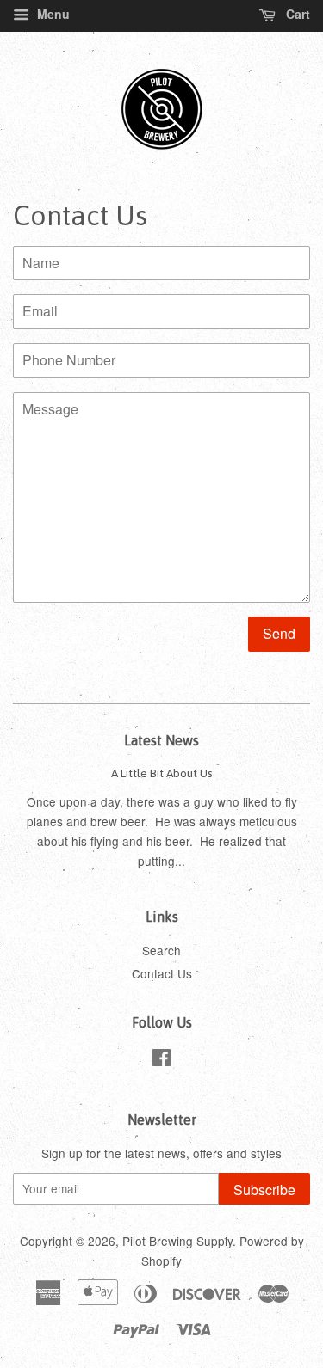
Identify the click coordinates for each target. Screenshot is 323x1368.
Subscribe (264, 1189)
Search (161, 950)
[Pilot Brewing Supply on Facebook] (161, 1060)
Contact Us (162, 973)
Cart (296, 13)
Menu (52, 13)
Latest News (161, 740)
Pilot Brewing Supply (177, 1240)
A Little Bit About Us (162, 773)
